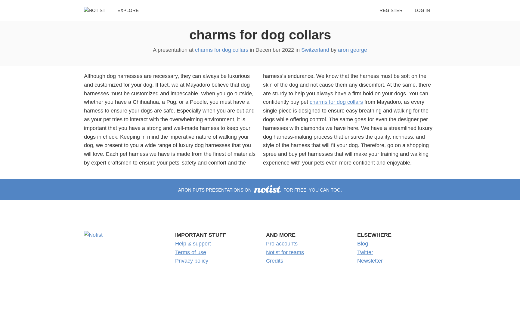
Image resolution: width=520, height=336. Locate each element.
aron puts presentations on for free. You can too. (260, 190)
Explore (128, 10)
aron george (352, 50)
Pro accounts (282, 244)
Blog (362, 244)
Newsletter (370, 261)
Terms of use (190, 252)
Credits (274, 261)
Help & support (193, 244)
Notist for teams (285, 252)
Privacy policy (191, 261)
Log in (422, 10)
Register (391, 10)
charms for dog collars (260, 34)
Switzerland (315, 50)
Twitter (365, 252)
